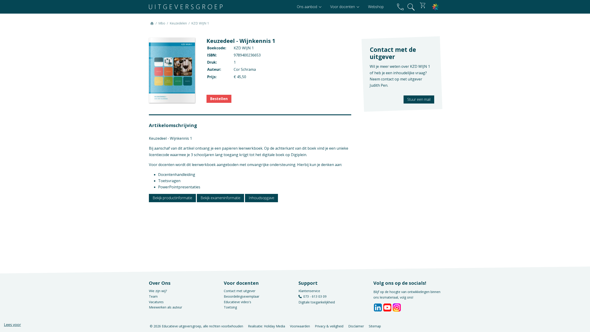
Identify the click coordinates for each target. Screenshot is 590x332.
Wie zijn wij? (158, 291)
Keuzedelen (178, 23)
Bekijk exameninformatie (220, 197)
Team (153, 296)
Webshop (376, 6)
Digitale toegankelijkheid (316, 302)
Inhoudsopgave (261, 197)
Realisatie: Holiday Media (266, 326)
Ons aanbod (307, 6)
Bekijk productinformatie (172, 197)
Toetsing (230, 307)
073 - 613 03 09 (315, 296)
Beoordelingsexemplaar (241, 296)
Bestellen (219, 98)
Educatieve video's (237, 302)
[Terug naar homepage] (186, 6)
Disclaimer (356, 326)
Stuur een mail (419, 99)
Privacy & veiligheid (329, 326)
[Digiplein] (435, 7)
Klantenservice (309, 291)
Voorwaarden (300, 326)
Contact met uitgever (239, 291)
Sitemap (375, 326)
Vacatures (156, 302)
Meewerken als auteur (165, 307)
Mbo (161, 23)
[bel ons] (400, 7)
